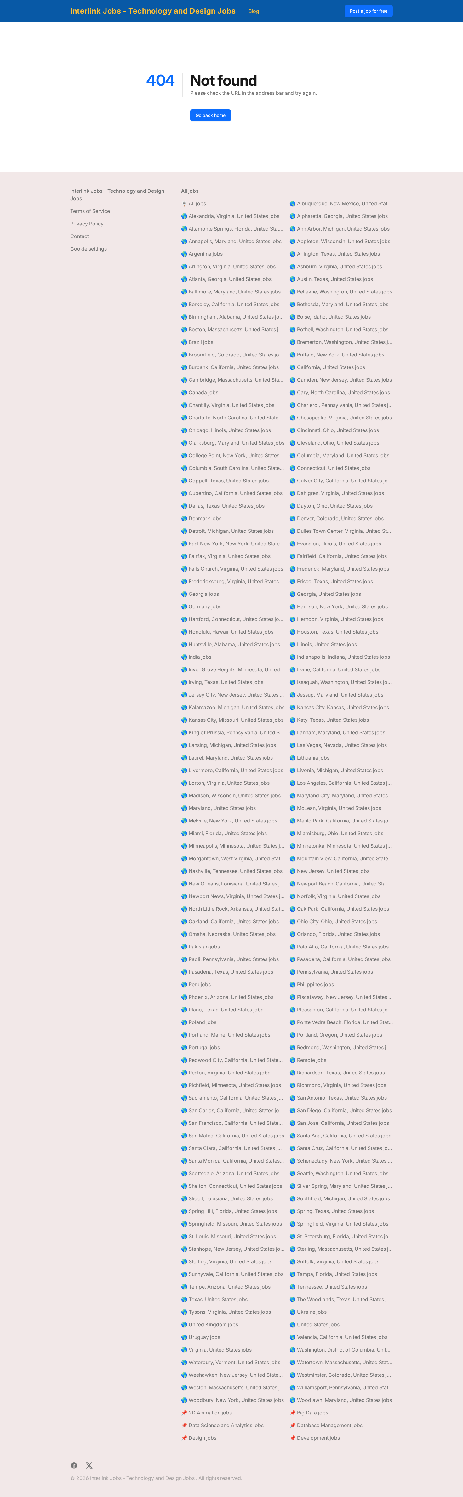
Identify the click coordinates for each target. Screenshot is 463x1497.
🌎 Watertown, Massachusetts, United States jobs (341, 1362)
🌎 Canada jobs (199, 392)
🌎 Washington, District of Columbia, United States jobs (341, 1349)
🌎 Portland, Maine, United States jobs (225, 1035)
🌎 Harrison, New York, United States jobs (338, 606)
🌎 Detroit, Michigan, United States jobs (227, 531)
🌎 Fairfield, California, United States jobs (338, 556)
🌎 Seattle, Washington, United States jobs (338, 1173)
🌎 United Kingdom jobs (209, 1324)
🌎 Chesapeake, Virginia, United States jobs (340, 417)
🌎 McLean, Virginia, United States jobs (335, 808)
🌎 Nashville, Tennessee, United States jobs (232, 871)
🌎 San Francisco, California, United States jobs (232, 1123)
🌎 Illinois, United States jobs (323, 644)
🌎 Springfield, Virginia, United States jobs (338, 1224)
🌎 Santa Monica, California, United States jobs (232, 1161)
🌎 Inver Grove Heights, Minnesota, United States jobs (232, 669)
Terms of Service (90, 211)
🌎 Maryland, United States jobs (218, 808)
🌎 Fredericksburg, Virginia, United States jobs (232, 581)
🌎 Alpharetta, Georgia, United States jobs (338, 216)
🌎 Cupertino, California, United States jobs (232, 493)
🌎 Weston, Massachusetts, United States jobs (232, 1387)
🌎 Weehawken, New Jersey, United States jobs (232, 1375)
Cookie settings (88, 249)
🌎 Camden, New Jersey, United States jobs (340, 380)
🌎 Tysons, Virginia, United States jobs (226, 1312)
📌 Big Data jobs (308, 1412)
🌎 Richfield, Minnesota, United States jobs (231, 1085)
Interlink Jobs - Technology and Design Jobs (153, 10)
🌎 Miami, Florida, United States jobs (224, 833)
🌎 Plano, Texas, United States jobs (222, 1009)
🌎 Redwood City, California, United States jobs (232, 1060)
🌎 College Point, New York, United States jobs (232, 455)
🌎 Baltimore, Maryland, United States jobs (231, 291)
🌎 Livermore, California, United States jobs (232, 770)
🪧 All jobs (193, 203)
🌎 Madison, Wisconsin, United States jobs (231, 795)
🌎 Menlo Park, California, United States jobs (341, 820)
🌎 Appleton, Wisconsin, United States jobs (339, 241)
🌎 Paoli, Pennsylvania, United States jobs (230, 959)
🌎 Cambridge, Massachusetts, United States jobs (232, 380)
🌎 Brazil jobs (197, 342)
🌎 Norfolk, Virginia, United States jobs (334, 896)
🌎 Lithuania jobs (309, 757)
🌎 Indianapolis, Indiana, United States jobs (339, 657)
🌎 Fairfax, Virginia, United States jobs (226, 556)
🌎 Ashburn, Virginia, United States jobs (335, 266)
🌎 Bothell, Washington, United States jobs (338, 329)
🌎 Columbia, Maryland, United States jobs (339, 455)
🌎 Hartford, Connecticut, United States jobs (232, 619)
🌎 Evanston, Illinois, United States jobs (335, 543)
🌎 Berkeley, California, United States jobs (230, 304)
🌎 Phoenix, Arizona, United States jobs (227, 997)
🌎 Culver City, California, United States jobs (341, 480)
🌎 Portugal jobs (200, 1047)
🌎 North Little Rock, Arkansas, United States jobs (232, 909)
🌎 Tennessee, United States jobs (328, 1287)
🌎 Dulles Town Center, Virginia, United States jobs (341, 531)
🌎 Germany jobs (201, 606)
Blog (254, 11)
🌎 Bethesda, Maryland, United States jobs (338, 304)
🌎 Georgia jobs (200, 594)
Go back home (211, 115)
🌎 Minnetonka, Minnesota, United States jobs (341, 846)
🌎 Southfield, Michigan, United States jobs (339, 1198)
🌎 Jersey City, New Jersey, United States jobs (232, 695)
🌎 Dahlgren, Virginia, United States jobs (336, 493)
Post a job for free (368, 11)
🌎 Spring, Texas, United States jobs (331, 1211)
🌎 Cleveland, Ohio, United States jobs (334, 443)
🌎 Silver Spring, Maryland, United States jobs (341, 1186)
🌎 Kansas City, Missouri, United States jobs (232, 720)
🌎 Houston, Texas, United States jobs (333, 632)
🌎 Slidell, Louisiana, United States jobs (227, 1198)
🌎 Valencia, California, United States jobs (338, 1337)
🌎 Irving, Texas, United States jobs (222, 682)
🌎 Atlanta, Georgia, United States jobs (226, 279)
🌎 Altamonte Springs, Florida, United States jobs (232, 228)
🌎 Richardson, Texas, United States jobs (337, 1072)
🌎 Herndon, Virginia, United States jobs (336, 619)
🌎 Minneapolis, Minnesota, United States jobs (232, 846)
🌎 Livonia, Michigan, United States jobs (336, 770)
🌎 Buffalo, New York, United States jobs (336, 354)
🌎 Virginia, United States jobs (216, 1349)
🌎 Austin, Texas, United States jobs (331, 279)
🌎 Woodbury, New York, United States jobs (232, 1400)
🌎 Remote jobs (307, 1060)
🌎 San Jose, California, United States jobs (339, 1123)
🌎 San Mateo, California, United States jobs (232, 1135)
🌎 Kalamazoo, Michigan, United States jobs (232, 707)
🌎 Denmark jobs (201, 518)
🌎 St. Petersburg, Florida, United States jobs (341, 1236)
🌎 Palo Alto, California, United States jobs (339, 946)
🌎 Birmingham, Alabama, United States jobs (232, 317)
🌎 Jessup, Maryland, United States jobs (336, 695)
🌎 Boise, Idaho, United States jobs (330, 317)
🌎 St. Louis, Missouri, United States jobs (228, 1236)
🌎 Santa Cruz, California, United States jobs (341, 1148)
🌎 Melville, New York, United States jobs (229, 820)
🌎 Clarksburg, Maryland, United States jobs (232, 443)
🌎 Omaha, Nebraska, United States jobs (228, 934)
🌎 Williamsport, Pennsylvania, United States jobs (341, 1387)
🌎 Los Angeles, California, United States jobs (341, 783)
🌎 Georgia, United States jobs (325, 594)
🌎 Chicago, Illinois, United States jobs (226, 430)
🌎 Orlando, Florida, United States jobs (334, 934)
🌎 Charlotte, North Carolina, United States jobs (232, 417)
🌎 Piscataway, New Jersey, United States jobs (341, 997)
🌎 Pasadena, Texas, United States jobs (227, 972)
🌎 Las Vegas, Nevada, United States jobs (338, 745)
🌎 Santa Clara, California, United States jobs (232, 1148)
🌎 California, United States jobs (327, 367)
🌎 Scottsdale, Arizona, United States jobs (230, 1173)
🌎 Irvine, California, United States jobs (334, 669)
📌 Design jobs (198, 1438)
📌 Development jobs (314, 1438)
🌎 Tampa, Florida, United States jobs (333, 1274)
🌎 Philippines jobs (311, 984)
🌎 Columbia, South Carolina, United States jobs (232, 468)
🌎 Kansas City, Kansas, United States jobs (339, 707)
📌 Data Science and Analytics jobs (222, 1425)
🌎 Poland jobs (198, 1022)
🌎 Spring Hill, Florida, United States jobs (229, 1211)
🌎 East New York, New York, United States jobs (232, 543)
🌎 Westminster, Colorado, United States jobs (341, 1375)
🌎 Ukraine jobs (308, 1312)
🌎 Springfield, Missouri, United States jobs (231, 1224)
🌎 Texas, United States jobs (214, 1299)
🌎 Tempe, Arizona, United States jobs (226, 1287)
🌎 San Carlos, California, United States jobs (232, 1110)
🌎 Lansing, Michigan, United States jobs (228, 745)
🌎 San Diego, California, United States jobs (340, 1110)
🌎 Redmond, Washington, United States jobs (341, 1047)
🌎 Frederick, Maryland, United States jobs (339, 569)
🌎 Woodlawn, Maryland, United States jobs (340, 1400)
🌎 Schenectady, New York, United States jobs (341, 1161)
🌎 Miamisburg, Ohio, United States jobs (336, 833)
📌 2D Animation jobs (206, 1412)
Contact (79, 236)
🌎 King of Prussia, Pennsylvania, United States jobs (232, 732)
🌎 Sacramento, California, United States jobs (232, 1098)
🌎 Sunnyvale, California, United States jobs (232, 1274)
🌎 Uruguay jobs (200, 1337)
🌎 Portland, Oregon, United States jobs (335, 1035)
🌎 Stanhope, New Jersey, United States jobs (232, 1249)
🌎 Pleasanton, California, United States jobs (341, 1009)
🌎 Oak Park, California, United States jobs (339, 909)
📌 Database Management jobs (326, 1425)
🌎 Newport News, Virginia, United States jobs (232, 896)
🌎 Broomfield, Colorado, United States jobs (232, 354)
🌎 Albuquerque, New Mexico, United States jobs (341, 203)
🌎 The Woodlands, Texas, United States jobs (341, 1299)
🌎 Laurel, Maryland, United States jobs (227, 757)
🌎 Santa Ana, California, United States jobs (340, 1135)
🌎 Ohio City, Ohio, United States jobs (333, 921)
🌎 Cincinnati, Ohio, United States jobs (334, 430)
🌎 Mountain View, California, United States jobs (341, 858)
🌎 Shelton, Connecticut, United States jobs (231, 1186)
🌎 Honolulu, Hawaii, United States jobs (227, 632)
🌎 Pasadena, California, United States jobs (340, 959)
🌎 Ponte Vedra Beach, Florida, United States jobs (341, 1022)
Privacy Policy (87, 223)
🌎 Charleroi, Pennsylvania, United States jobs (341, 405)
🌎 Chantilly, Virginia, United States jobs (227, 405)
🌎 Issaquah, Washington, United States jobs (341, 682)
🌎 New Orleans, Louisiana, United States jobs (232, 883)
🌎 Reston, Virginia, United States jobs (225, 1072)
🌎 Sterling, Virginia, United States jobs (226, 1261)
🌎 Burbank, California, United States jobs (230, 367)
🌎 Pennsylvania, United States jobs (331, 972)
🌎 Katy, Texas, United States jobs (329, 720)
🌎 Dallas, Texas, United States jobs (223, 506)
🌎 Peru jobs (196, 984)
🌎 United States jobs (314, 1324)
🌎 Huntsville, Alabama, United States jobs (230, 644)
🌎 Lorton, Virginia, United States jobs (225, 783)
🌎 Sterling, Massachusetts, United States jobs (341, 1249)
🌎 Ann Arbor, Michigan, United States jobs (339, 228)
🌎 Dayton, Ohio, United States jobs (331, 506)
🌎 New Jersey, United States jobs (329, 871)
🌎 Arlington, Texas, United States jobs (334, 254)
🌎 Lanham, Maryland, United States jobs (337, 732)
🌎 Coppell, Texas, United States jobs (225, 480)
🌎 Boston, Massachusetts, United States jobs (232, 329)
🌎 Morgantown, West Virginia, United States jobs (232, 858)
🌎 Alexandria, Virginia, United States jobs (230, 216)
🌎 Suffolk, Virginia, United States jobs (334, 1261)
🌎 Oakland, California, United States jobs (230, 921)
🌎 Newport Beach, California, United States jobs (341, 883)
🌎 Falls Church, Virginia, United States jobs (232, 569)
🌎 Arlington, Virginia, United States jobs (228, 266)
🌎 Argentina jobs (202, 254)
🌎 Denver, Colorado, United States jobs (336, 518)
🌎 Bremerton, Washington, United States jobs (341, 342)
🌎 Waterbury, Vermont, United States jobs (230, 1362)
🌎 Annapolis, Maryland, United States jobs (231, 241)
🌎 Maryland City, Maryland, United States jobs (341, 795)
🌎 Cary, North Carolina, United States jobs (339, 392)
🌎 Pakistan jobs (200, 946)
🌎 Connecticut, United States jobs (329, 468)
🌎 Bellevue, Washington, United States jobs (340, 291)
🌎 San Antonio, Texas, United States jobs (338, 1098)
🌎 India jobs (196, 657)
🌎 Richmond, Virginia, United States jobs (337, 1085)
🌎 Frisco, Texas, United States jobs (331, 581)
